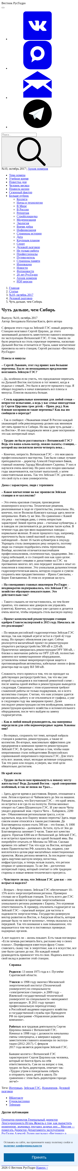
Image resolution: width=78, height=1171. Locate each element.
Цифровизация (26, 230)
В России (23, 209)
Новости (22, 267)
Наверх (42, 1167)
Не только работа (28, 250)
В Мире (22, 206)
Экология (23, 223)
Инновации (24, 264)
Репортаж (23, 213)
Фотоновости (25, 271)
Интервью (15, 1087)
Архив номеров (38, 168)
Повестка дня (18, 182)
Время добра (25, 226)
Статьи (13, 291)
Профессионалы (27, 254)
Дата (20, 237)
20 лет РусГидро (27, 274)
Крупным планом (28, 240)
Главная (14, 288)
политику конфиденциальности (23, 1145)
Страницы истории (29, 233)
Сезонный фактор (20, 192)
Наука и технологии (30, 202)
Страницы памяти (28, 261)
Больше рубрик (19, 195)
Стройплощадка (27, 216)
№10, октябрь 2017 (21, 294)
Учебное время (18, 178)
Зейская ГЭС (32, 1087)
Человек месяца (19, 185)
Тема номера (17, 175)
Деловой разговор (28, 247)
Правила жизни (19, 188)
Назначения (49, 1087)
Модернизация (26, 219)
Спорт (21, 243)
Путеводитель (26, 257)
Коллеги (22, 199)
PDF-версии (24, 281)
